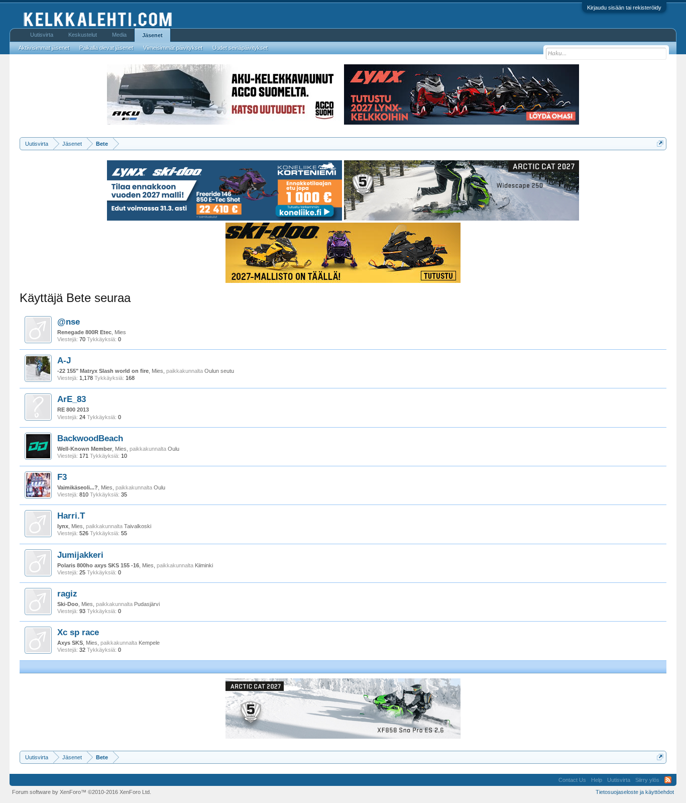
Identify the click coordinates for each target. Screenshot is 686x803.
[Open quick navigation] (660, 143)
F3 (62, 477)
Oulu (173, 449)
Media (119, 35)
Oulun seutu (219, 371)
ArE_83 (71, 399)
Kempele (149, 643)
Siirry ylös (647, 780)
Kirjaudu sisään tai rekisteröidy (624, 8)
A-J (64, 360)
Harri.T (71, 516)
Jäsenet (152, 35)
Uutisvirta (41, 35)
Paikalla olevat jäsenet (106, 48)
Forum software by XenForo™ (81, 792)
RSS (667, 779)
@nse (68, 322)
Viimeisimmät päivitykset (172, 48)
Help (596, 780)
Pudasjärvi (147, 604)
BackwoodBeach (90, 438)
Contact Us (572, 780)
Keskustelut (82, 35)
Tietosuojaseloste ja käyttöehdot (635, 792)
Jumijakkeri (80, 555)
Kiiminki (204, 565)
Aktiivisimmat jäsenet (44, 48)
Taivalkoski (137, 526)
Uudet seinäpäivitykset (240, 48)
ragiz (67, 593)
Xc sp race (78, 632)
